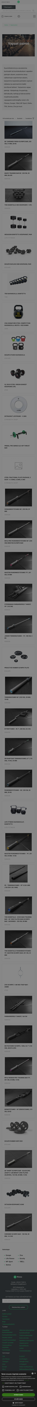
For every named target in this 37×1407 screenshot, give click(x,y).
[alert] (18, 703)
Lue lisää (26, 1380)
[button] (18, 1403)
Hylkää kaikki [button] (18, 1399)
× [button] (35, 1373)
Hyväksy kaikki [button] (18, 1395)
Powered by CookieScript (18, 1405)
